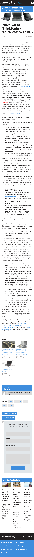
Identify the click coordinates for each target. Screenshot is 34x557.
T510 (4, 405)
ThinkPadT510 (17, 325)
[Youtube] (29, 536)
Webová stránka (10, 445)
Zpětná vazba (22, 549)
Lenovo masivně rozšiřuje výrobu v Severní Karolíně (5, 495)
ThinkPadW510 (7, 327)
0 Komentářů (10, 413)
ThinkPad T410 (6, 325)
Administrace (7, 553)
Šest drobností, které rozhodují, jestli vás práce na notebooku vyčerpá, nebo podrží (17, 499)
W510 (10, 401)
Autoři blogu (7, 546)
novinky (9, 10)
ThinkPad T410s (21, 323)
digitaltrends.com (13, 113)
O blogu (21, 546)
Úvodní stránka (8, 542)
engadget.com (25, 86)
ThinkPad (18, 401)
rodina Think (20, 10)
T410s (11, 405)
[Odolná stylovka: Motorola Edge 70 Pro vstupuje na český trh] (28, 484)
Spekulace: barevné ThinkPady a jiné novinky (8, 369)
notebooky (16, 8)
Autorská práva (8, 549)
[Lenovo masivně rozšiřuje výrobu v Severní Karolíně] (6, 484)
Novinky (21, 542)
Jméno (8, 431)
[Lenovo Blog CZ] (11, 2)
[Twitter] (23, 536)
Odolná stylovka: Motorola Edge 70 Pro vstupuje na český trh (28, 496)
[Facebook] (31, 536)
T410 (25, 401)
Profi (7, 8)
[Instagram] (26, 536)
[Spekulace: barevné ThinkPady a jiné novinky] (8, 363)
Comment (8, 453)
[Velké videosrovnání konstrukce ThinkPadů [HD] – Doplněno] (8, 344)
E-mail (8, 438)
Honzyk (6, 37)
